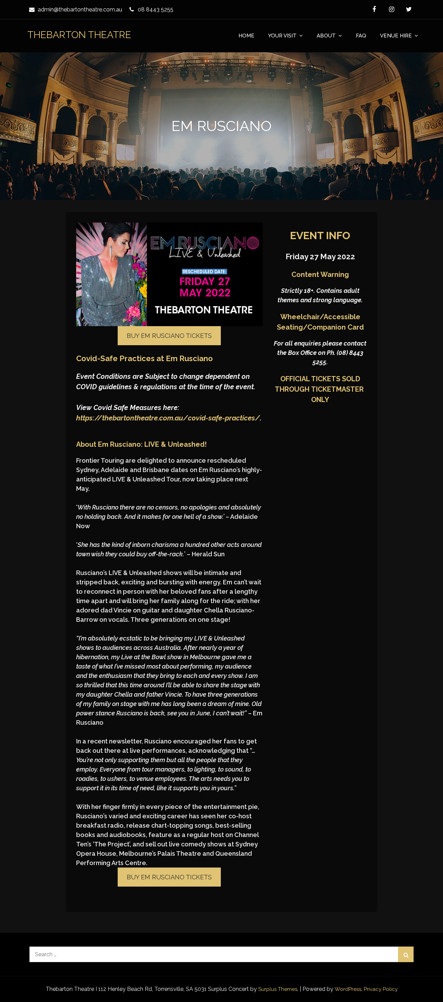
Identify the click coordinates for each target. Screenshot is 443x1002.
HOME (246, 36)
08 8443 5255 (155, 9)
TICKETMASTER (337, 389)
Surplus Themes (277, 989)
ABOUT (326, 36)
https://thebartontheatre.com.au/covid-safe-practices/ (168, 418)
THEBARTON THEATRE (79, 35)
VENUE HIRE (396, 36)
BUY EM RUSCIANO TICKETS (169, 335)
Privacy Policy (381, 989)
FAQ (361, 36)
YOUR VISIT (282, 36)
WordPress (348, 989)
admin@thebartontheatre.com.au (80, 9)
